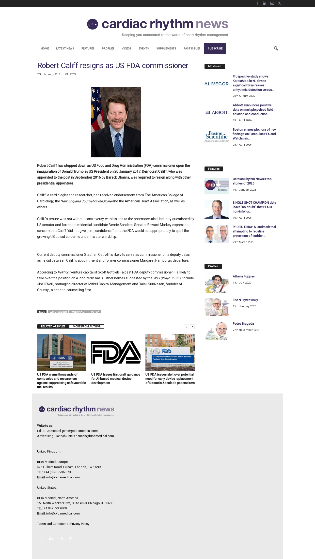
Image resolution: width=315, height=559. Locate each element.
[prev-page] (186, 326)
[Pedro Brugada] (217, 330)
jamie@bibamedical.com (80, 431)
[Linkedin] (265, 3)
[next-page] (192, 326)
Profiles (108, 48)
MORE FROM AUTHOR (87, 326)
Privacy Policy (79, 524)
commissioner (58, 312)
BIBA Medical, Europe (52, 462)
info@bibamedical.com (63, 477)
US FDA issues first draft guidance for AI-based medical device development (115, 379)
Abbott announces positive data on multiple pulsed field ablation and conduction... (253, 109)
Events (144, 48)
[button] (275, 48)
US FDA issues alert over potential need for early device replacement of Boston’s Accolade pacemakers (170, 379)
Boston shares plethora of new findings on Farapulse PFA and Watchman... (255, 134)
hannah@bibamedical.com (95, 436)
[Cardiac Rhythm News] (157, 28)
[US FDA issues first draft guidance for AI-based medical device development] (116, 352)
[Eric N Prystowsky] (217, 307)
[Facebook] (257, 3)
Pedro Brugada (243, 323)
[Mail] (272, 3)
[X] (280, 3)
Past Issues (192, 48)
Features (87, 48)
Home (45, 48)
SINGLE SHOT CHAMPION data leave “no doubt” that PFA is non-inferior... (254, 207)
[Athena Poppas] (217, 283)
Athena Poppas (244, 276)
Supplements (166, 48)
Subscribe (215, 48)
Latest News (65, 48)
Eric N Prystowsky (245, 300)
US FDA (95, 312)
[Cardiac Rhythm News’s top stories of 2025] (217, 186)
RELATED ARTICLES (53, 326)
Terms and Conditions (52, 524)
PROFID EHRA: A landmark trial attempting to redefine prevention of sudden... (254, 231)
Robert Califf (79, 312)
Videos (126, 48)
